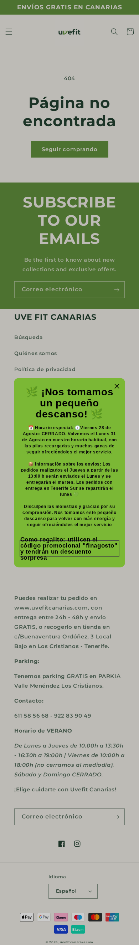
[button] (70, 548)
